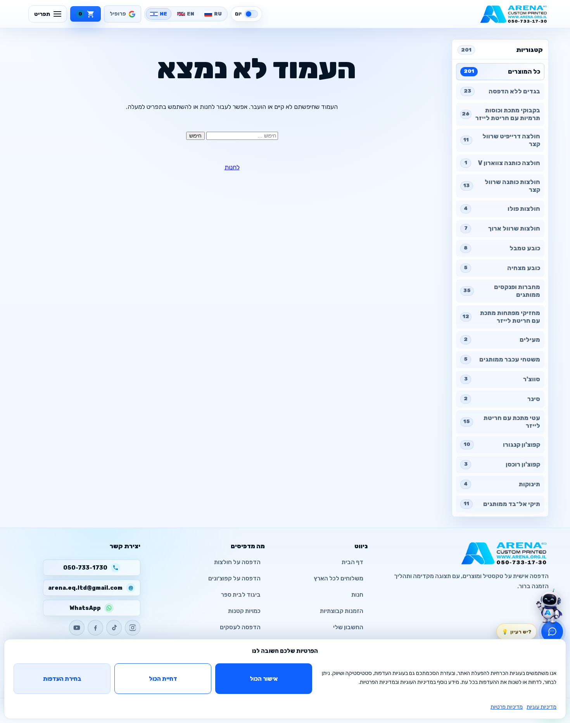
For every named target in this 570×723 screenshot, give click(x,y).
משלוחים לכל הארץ (338, 578)
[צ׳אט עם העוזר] (549, 606)
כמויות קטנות (244, 611)
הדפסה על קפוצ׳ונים (234, 578)
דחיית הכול (163, 678)
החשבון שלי (348, 627)
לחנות (232, 167)
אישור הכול (264, 678)
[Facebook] (95, 627)
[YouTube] (77, 627)
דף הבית (352, 562)
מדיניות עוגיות (541, 707)
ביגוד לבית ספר (241, 594)
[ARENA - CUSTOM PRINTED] (514, 14)
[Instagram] (132, 627)
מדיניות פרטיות (507, 707)
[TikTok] (114, 627)
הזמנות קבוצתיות (341, 611)
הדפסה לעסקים (240, 627)
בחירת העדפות (62, 678)
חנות (357, 594)
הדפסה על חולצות (237, 562)
